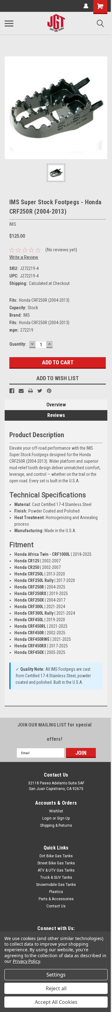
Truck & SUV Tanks (56, 877)
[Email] (21, 390)
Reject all (56, 988)
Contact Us (56, 906)
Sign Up (63, 818)
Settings (56, 974)
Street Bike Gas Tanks (56, 863)
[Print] (30, 390)
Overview (56, 405)
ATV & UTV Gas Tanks (56, 870)
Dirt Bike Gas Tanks (56, 856)
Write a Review (23, 257)
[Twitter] (39, 390)
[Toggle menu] (9, 23)
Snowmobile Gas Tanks (56, 884)
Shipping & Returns (56, 825)
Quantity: (17, 344)
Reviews (56, 415)
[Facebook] (11, 390)
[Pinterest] (49, 390)
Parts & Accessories (56, 899)
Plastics (56, 892)
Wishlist (56, 811)
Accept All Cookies (56, 1002)
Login (47, 818)
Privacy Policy (26, 961)
